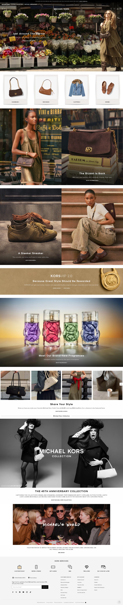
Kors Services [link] (63, 597)
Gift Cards (63, 595)
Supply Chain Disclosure (99, 587)
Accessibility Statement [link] (69, 602)
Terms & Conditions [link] (58, 602)
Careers (95, 582)
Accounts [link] (79, 582)
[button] (119, 602)
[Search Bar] (111, 9)
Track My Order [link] (80, 584)
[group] (61, 1)
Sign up (45, 587)
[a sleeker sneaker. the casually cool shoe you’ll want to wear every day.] (92, 226)
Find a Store (33, 577)
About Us (96, 579)
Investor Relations (98, 584)
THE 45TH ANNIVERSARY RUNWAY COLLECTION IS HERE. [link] (61, 1)
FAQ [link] (61, 590)
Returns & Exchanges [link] (65, 582)
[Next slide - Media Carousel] (121, 384)
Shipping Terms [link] (64, 584)
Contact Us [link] (63, 579)
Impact (95, 590)
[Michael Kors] (61, 9)
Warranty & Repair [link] (64, 587)
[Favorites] (114, 9)
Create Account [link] (80, 579)
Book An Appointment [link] (82, 590)
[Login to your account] (117, 9)
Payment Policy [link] (64, 592)
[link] (12, 592)
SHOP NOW (75, 1)
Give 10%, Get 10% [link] (81, 592)
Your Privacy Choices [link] (79, 602)
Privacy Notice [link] (49, 602)
